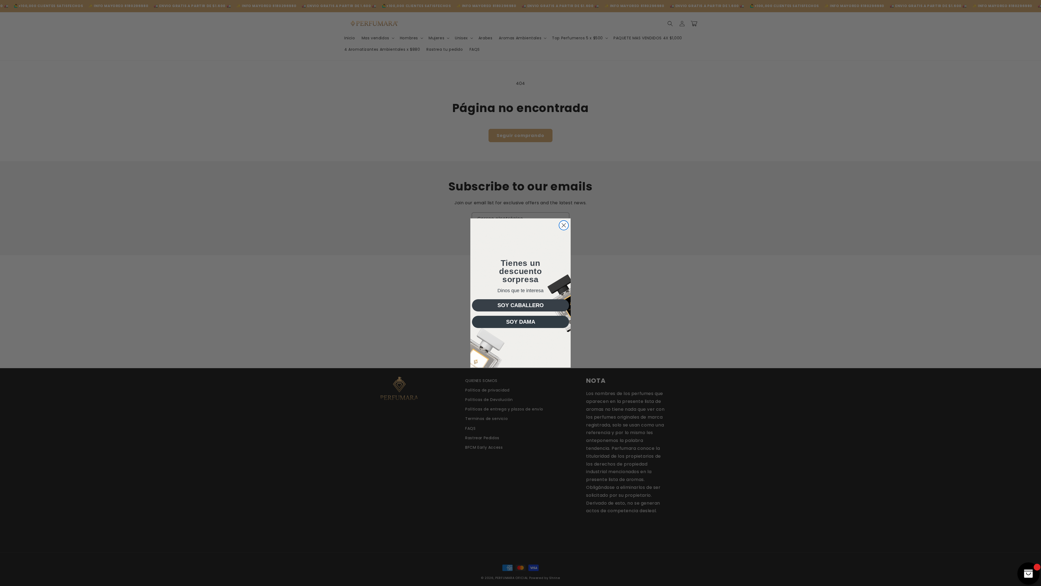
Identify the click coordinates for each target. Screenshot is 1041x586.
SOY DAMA (520, 322)
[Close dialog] (563, 225)
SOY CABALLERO (520, 305)
